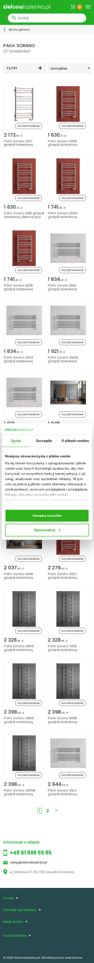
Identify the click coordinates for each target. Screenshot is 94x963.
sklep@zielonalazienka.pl (28, 862)
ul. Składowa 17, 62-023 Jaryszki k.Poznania (42, 872)
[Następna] (56, 810)
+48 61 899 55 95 (31, 853)
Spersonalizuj (44, 530)
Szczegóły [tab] (44, 441)
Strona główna (19, 29)
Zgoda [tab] (16, 441)
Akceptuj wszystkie (47, 515)
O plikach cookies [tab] (75, 441)
